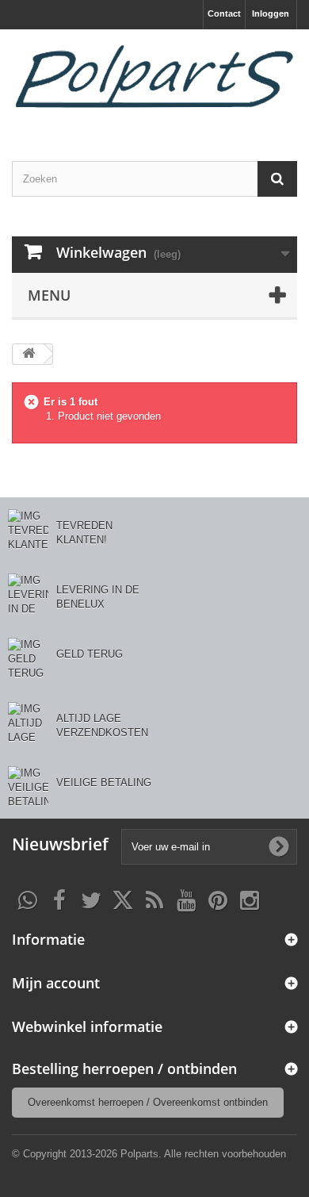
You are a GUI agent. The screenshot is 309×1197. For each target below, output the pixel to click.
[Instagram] (249, 898)
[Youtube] (186, 898)
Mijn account (56, 982)
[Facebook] (59, 898)
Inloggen (270, 13)
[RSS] (154, 898)
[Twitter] (91, 898)
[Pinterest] (217, 898)
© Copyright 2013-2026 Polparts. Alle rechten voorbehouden (149, 1154)
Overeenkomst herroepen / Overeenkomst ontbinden (148, 1102)
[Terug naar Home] (28, 354)
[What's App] (27, 898)
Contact (224, 13)
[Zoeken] (277, 179)
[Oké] (279, 846)
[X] (123, 898)
